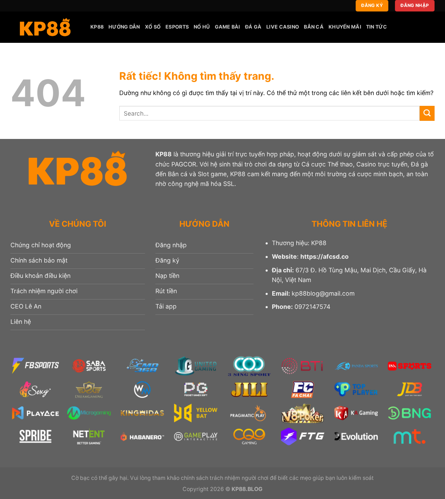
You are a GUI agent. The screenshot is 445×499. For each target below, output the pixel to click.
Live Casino (282, 27)
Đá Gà (253, 27)
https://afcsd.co (324, 256)
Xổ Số (153, 27)
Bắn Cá (314, 27)
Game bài (227, 27)
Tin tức (376, 27)
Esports (177, 27)
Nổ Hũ (202, 27)
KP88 (97, 27)
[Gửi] (427, 113)
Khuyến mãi (345, 27)
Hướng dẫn (124, 27)
